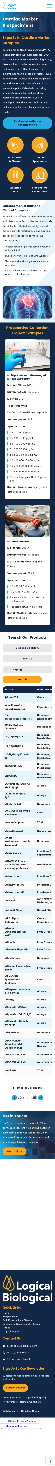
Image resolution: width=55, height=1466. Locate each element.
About (6, 1328)
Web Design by (11, 1411)
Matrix (27, 658)
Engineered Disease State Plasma (21, 1324)
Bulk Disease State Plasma (17, 1320)
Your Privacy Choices (23, 1421)
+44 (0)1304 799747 (19, 1353)
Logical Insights (11, 1332)
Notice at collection (15, 1426)
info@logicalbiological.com (22, 1346)
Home (6, 1313)
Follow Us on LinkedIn (19, 1359)
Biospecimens (10, 1317)
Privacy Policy (10, 1402)
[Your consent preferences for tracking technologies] (50, 1461)
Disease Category (27, 648)
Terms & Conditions (31, 1402)
